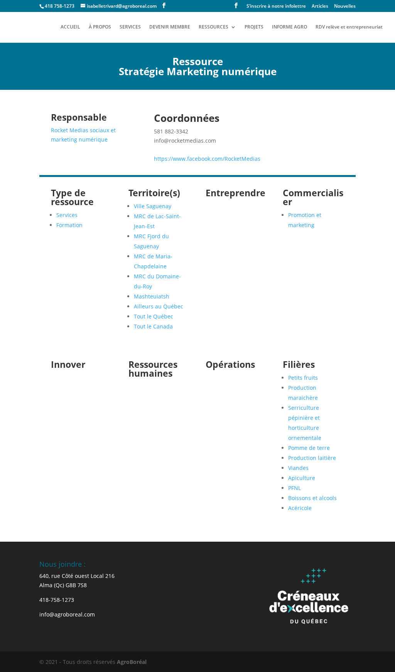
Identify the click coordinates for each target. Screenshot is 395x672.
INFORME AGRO (289, 27)
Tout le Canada (153, 326)
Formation (69, 225)
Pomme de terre (309, 447)
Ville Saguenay (152, 206)
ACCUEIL (70, 27)
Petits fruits (303, 377)
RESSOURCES (213, 27)
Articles (320, 6)
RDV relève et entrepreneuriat (349, 27)
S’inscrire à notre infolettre (276, 6)
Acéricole (300, 508)
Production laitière (312, 457)
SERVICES (130, 27)
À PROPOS (100, 27)
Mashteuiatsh (151, 296)
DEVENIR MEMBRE (169, 27)
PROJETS (254, 27)
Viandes (298, 468)
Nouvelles (345, 6)
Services (67, 215)
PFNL (294, 488)
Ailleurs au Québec (158, 306)
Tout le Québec (153, 316)
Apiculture (301, 478)
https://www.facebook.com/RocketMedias (207, 158)
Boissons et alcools (312, 498)
